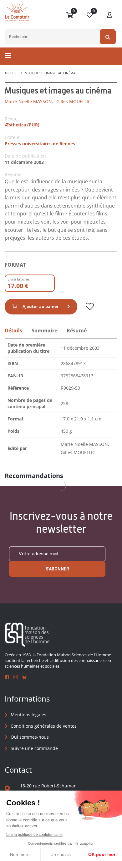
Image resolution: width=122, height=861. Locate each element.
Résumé (77, 330)
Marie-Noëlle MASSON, (29, 101)
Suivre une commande (34, 748)
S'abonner (57, 568)
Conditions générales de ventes (44, 726)
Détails (13, 330)
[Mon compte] (109, 15)
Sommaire (44, 330)
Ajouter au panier (41, 306)
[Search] (108, 36)
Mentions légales (28, 715)
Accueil (11, 73)
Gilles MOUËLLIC (73, 101)
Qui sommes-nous (30, 737)
